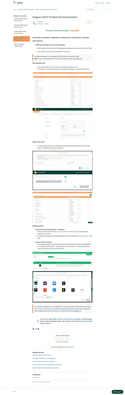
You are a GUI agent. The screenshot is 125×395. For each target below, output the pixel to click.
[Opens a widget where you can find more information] (117, 392)
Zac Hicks (40, 21)
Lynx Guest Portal (62, 231)
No (67, 338)
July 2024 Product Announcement (19, 45)
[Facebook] (33, 329)
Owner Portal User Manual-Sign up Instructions (45, 368)
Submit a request (99, 3)
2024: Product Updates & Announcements (46, 9)
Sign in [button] (108, 3)
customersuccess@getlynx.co (45, 309)
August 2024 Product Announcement (20, 38)
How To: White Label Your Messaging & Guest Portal (47, 364)
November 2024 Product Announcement (21, 26)
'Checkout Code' (83, 236)
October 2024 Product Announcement (20, 32)
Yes (58, 338)
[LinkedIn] (38, 329)
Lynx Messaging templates (67, 69)
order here (79, 309)
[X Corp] (35, 329)
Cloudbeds (47, 234)
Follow (89, 22)
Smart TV (48, 248)
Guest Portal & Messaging (71, 319)
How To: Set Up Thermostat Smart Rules (43, 361)
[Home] (18, 4)
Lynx (14, 9)
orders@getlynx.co (55, 311)
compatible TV (76, 311)
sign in (37, 382)
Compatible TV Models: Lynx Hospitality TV (44, 358)
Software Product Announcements (26, 9)
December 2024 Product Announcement (21, 19)
